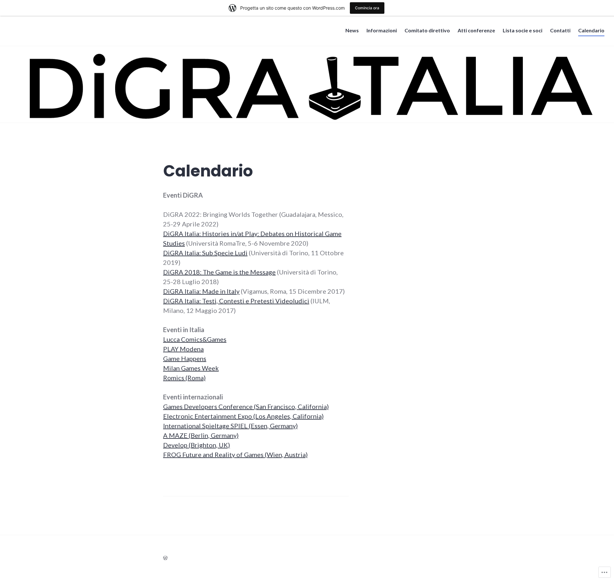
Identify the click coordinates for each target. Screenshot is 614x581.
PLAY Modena (183, 349)
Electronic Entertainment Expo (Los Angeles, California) (243, 416)
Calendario (591, 30)
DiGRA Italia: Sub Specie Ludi (205, 253)
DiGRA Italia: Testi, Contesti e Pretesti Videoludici (236, 301)
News (352, 30)
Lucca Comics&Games (194, 339)
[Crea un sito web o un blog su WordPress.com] (165, 558)
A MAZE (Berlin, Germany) (201, 435)
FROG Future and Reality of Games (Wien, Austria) (235, 454)
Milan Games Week (191, 368)
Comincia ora (367, 7)
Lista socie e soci (522, 30)
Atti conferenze (476, 30)
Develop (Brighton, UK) (196, 445)
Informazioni (381, 30)
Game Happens (184, 358)
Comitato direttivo (427, 30)
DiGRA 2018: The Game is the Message (219, 272)
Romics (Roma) (184, 377)
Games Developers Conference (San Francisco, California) (246, 406)
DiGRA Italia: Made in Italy (201, 291)
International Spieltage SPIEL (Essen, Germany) (230, 426)
